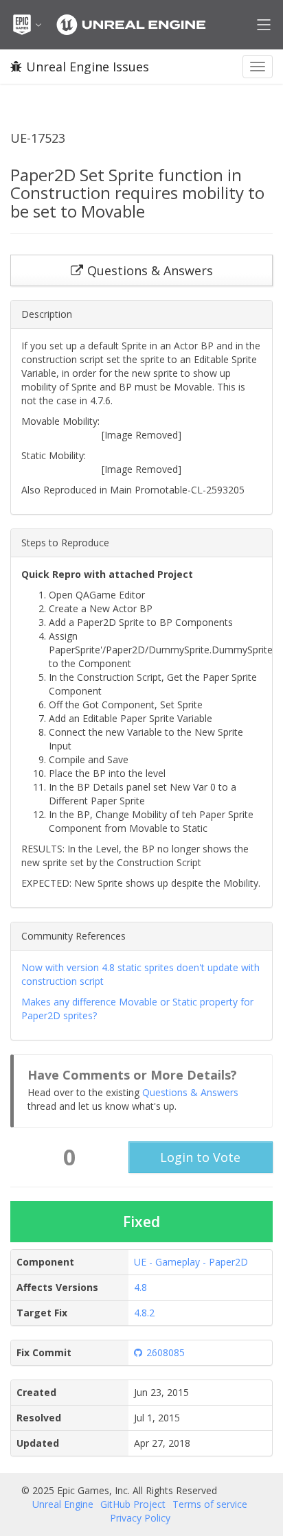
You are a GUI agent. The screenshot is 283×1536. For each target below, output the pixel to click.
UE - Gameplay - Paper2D (191, 1261)
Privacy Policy (140, 1517)
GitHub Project (133, 1504)
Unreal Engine (62, 1504)
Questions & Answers (190, 1092)
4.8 (140, 1287)
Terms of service (209, 1504)
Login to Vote (200, 1157)
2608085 (165, 1352)
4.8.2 (144, 1312)
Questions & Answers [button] (150, 270)
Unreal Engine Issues (87, 66)
